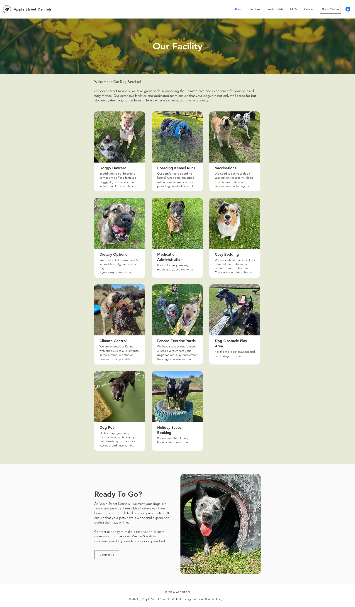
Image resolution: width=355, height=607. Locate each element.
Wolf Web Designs (213, 599)
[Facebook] (348, 9)
